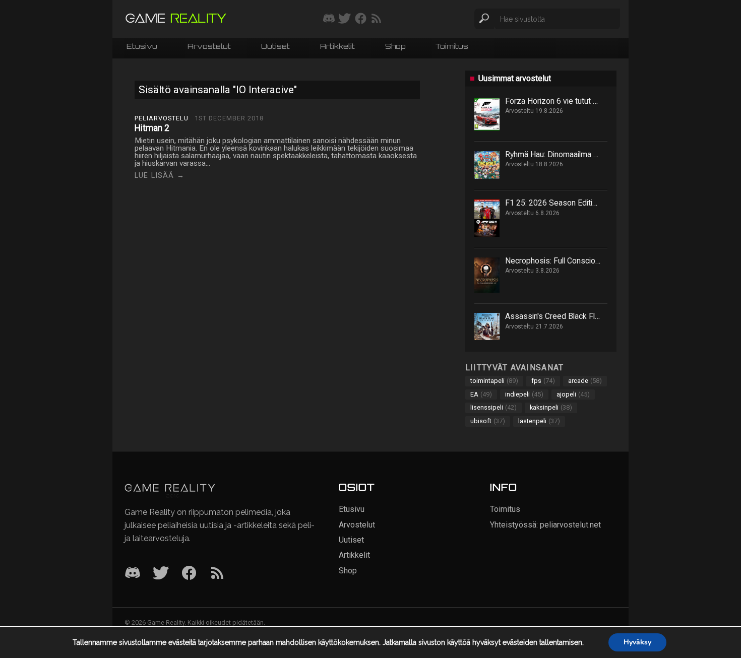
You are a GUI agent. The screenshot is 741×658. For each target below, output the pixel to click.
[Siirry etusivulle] (175, 19)
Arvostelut (209, 47)
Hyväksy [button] (637, 642)
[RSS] (217, 573)
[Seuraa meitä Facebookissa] (360, 19)
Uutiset (275, 47)
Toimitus (452, 47)
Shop (395, 47)
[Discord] (133, 573)
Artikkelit (337, 47)
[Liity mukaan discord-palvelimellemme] (329, 19)
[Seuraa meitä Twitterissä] (344, 19)
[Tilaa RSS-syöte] (376, 19)
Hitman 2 (152, 128)
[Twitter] (161, 573)
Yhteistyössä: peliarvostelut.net (545, 525)
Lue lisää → (159, 175)
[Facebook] (189, 573)
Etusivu (142, 47)
